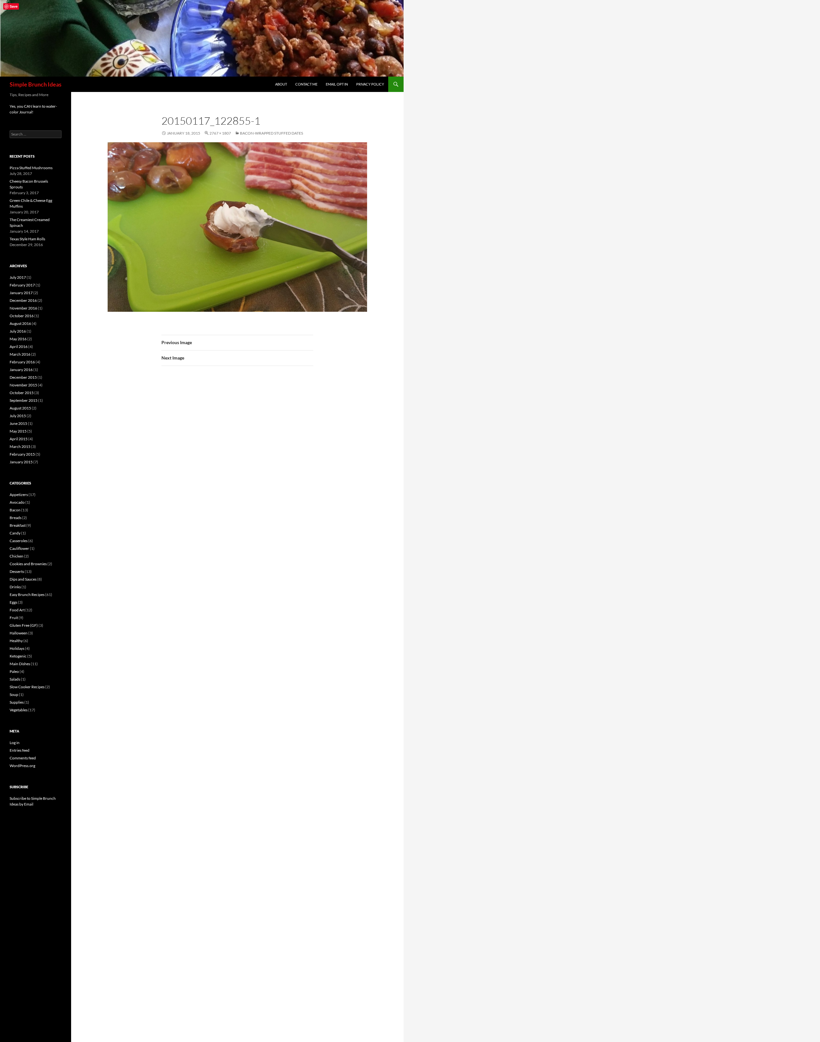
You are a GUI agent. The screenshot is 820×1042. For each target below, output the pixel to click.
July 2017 (18, 277)
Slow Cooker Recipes (27, 686)
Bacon (15, 510)
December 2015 (23, 377)
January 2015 (21, 461)
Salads (15, 679)
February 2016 (22, 362)
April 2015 (19, 438)
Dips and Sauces (23, 579)
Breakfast (18, 525)
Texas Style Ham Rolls (27, 238)
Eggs (13, 602)
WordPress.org (22, 765)
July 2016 (18, 331)
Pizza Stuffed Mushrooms (31, 167)
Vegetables (19, 709)
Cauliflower (19, 548)
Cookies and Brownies (28, 563)
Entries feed (19, 750)
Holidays (17, 648)
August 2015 (20, 408)
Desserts (17, 571)
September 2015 (23, 400)
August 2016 (20, 323)
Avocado (17, 502)
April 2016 (19, 346)
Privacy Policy (370, 84)
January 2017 (21, 292)
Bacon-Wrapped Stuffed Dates (271, 133)
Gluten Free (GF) (24, 625)
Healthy (16, 640)
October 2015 (22, 392)
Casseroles (19, 540)
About (281, 84)
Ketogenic (18, 656)
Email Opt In (337, 84)
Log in (15, 742)
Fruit (14, 617)
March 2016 (20, 354)
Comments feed (23, 758)
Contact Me (306, 84)
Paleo (14, 671)
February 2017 (22, 285)
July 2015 (18, 415)
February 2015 (22, 454)
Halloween (19, 633)
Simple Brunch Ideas (36, 84)
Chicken (16, 556)
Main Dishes (20, 663)
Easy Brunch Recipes (27, 594)
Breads (15, 517)
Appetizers (19, 494)
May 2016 (18, 338)
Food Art (17, 610)
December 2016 (23, 300)
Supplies (17, 702)
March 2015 (20, 446)
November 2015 (23, 385)
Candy (15, 533)
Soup (14, 694)
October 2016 (22, 315)
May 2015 (18, 431)
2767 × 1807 (220, 133)
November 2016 (23, 308)
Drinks (15, 586)
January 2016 (21, 369)
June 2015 (18, 423)
